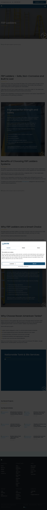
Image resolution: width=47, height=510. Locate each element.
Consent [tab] (8, 247)
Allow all (34, 263)
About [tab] (38, 247)
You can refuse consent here (23, 266)
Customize (12, 263)
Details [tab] (23, 247)
